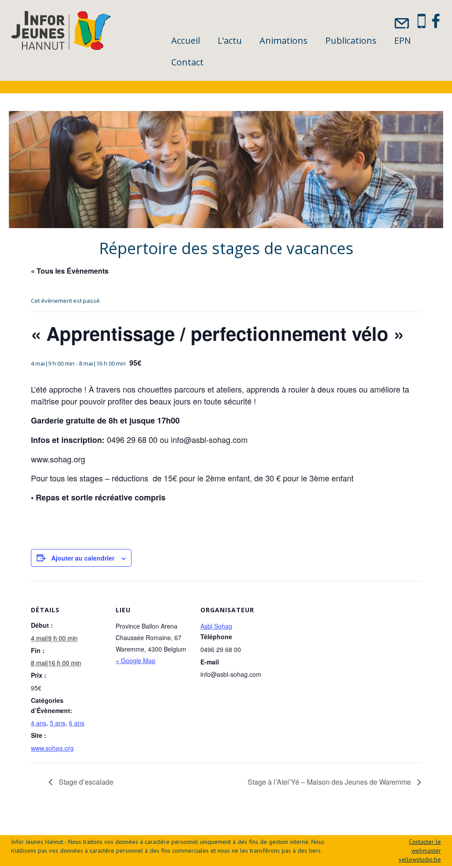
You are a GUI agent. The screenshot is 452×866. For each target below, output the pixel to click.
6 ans (76, 722)
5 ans (57, 722)
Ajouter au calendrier (82, 557)
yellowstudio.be (420, 859)
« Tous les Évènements (70, 271)
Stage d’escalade (85, 782)
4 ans (38, 722)
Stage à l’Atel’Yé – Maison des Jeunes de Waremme (330, 782)
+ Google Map (135, 660)
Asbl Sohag (216, 626)
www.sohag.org (52, 748)
